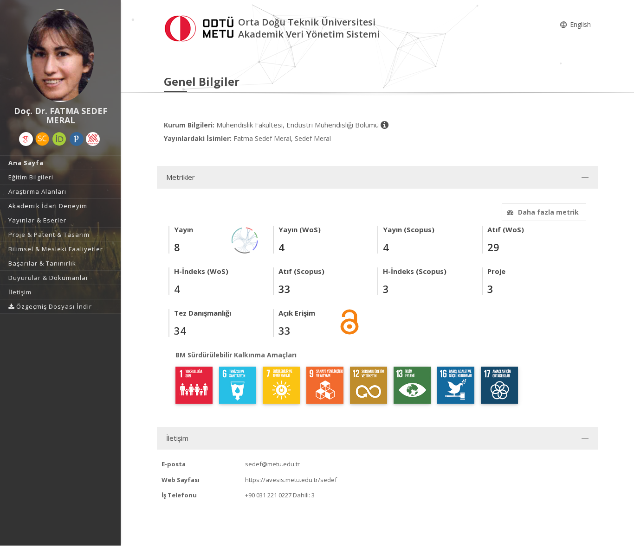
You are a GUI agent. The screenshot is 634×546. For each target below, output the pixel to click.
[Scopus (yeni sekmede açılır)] (42, 139)
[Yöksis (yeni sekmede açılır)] (93, 139)
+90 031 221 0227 (268, 495)
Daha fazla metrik (548, 212)
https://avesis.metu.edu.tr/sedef (291, 480)
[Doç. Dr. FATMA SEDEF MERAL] (60, 55)
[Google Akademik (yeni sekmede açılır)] (26, 139)
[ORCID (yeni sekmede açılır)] (59, 139)
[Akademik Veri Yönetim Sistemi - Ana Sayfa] (201, 27)
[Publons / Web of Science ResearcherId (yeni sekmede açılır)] (77, 139)
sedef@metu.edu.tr (272, 464)
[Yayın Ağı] (245, 239)
